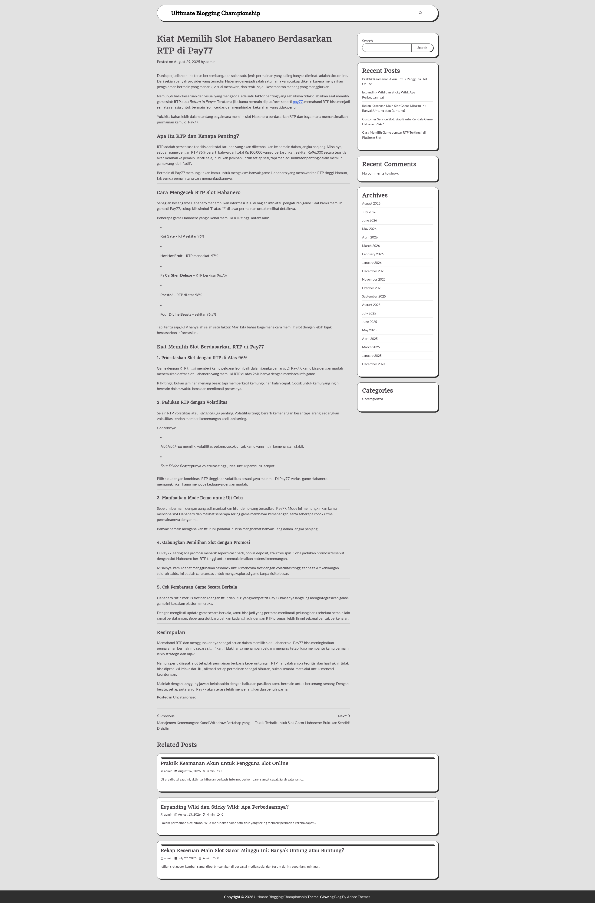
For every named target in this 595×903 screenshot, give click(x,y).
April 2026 (370, 237)
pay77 (298, 101)
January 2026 (372, 262)
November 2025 (374, 279)
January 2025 (372, 355)
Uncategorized (184, 697)
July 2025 (369, 313)
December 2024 (373, 364)
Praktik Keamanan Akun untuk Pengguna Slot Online (224, 763)
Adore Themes (358, 896)
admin (210, 61)
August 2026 (371, 203)
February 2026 (372, 254)
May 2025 (369, 330)
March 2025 (371, 347)
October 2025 (372, 288)
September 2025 (374, 296)
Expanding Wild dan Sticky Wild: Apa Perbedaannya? (225, 807)
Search (367, 40)
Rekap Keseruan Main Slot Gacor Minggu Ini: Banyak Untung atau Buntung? (252, 850)
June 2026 (369, 220)
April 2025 (370, 338)
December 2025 (373, 271)
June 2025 (369, 322)
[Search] (420, 13)
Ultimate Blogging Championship (215, 13)
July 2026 (369, 212)
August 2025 (371, 305)
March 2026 (371, 246)
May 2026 (369, 229)
